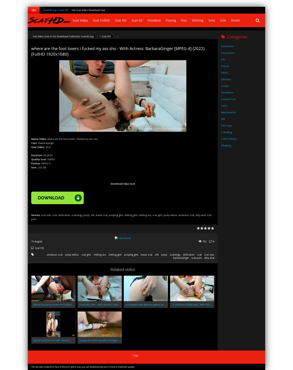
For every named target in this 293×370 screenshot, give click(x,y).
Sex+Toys (226, 125)
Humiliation (227, 92)
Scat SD (137, 20)
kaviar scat (146, 254)
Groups (225, 85)
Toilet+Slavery (229, 138)
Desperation (228, 52)
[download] (57, 198)
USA (223, 20)
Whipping (226, 145)
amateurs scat (55, 254)
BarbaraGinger (181, 257)
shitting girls (115, 254)
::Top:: (135, 355)
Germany (226, 79)
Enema (225, 66)
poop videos (72, 254)
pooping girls (131, 254)
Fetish (224, 72)
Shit (223, 119)
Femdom (154, 20)
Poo (184, 20)
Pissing (171, 20)
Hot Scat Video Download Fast (88, 10)
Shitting (197, 20)
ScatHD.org (49, 20)
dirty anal (209, 257)
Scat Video (80, 20)
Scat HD (120, 20)
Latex (224, 105)
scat (199, 254)
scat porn (196, 257)
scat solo (209, 254)
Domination (227, 46)
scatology (175, 254)
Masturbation (228, 112)
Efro (223, 59)
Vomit (235, 20)
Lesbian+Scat (228, 99)
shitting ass (100, 254)
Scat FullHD (101, 20)
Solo (212, 20)
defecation (189, 254)
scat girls (86, 254)
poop (164, 254)
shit (157, 254)
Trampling (226, 132)
